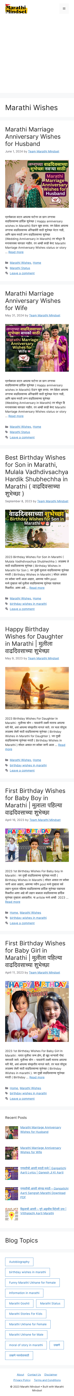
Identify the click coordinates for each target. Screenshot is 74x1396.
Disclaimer (50, 1374)
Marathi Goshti (19, 1303)
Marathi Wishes (20, 262)
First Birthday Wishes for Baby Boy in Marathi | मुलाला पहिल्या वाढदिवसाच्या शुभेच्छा (35, 801)
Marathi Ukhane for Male (26, 1334)
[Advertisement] (37, 56)
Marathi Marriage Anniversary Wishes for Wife (33, 300)
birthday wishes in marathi (28, 604)
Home (37, 262)
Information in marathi (24, 1293)
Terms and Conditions (47, 1380)
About (20, 1374)
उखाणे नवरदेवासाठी (19, 1355)
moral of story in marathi (26, 1345)
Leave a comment (22, 273)
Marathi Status (20, 268)
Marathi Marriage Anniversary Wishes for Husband (33, 136)
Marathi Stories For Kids (25, 1313)
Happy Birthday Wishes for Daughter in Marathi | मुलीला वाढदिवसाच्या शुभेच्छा (34, 639)
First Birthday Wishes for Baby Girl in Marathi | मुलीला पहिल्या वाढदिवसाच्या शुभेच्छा (35, 953)
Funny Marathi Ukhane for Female (32, 1282)
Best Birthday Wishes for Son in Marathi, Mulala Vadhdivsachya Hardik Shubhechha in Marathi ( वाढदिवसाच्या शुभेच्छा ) (36, 475)
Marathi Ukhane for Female (28, 1324)
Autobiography (19, 1262)
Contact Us (34, 1374)
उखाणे (57, 1345)
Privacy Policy (21, 1380)
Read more (16, 252)
